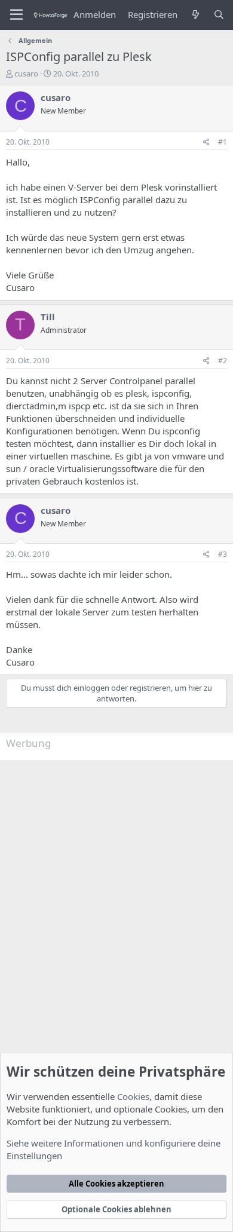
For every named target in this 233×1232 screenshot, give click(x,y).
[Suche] (219, 15)
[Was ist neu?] (195, 15)
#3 (222, 554)
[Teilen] (206, 142)
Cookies (133, 1096)
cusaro (26, 73)
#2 (222, 360)
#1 (222, 142)
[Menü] (16, 15)
